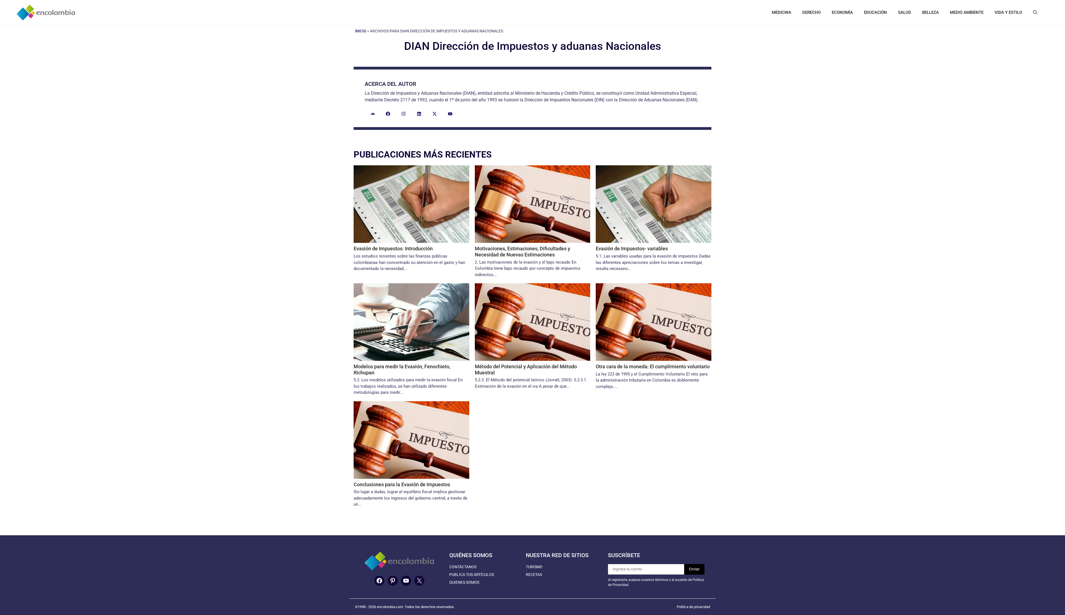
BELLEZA (930, 12)
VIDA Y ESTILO (1008, 12)
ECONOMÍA (842, 12)
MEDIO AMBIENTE (966, 12)
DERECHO (811, 12)
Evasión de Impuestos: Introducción (393, 248)
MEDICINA (781, 12)
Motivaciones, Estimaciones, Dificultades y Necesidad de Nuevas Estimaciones (522, 252)
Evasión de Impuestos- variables (632, 248)
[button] (1035, 12)
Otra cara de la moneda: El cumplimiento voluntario (653, 366)
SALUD (904, 12)
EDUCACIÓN (875, 12)
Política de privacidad (693, 607)
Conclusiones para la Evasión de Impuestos (402, 484)
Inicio (360, 31)
